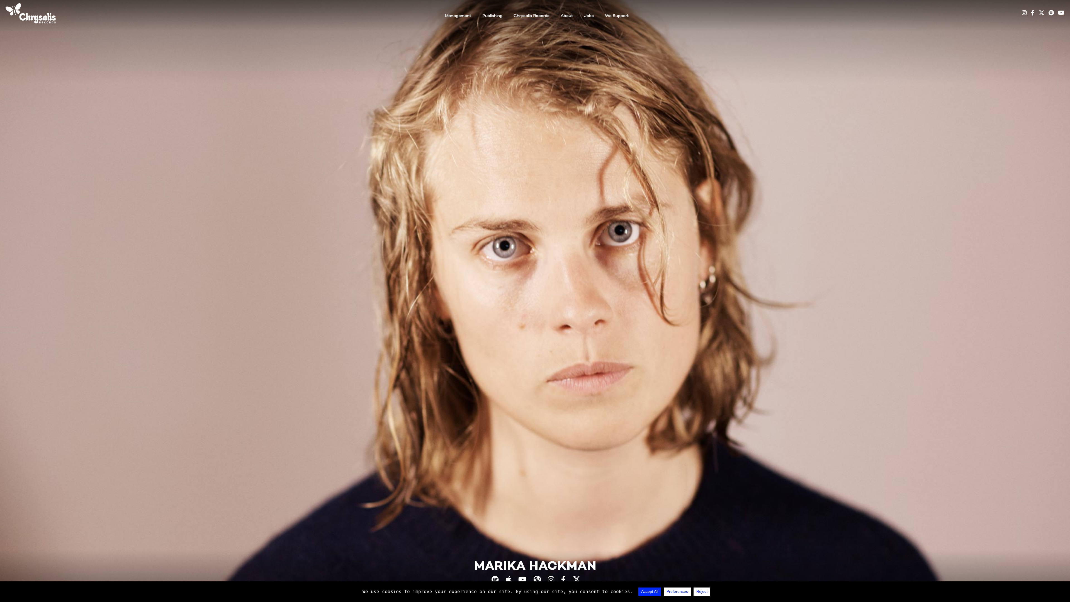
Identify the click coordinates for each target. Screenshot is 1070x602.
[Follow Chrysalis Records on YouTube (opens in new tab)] (1061, 13)
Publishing (492, 16)
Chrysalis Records (531, 16)
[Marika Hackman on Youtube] (522, 580)
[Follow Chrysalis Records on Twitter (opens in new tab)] (1041, 13)
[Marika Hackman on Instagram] (551, 580)
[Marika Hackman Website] (537, 580)
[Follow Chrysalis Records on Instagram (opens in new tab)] (1024, 13)
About (567, 16)
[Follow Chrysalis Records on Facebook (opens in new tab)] (1033, 13)
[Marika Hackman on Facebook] (563, 580)
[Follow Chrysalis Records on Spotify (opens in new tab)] (1051, 13)
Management (458, 16)
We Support (617, 16)
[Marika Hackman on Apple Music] (508, 580)
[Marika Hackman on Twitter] (576, 580)
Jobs (589, 16)
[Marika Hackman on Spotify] (495, 580)
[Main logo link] (31, 13)
